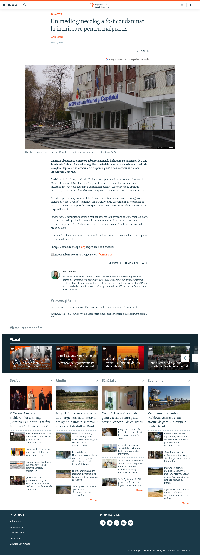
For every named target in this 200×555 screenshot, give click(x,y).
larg (83, 247)
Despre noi (15, 538)
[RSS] (123, 523)
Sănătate (56, 14)
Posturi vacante (17, 533)
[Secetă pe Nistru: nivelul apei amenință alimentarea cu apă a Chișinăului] (63, 489)
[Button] (143, 51)
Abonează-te (105, 255)
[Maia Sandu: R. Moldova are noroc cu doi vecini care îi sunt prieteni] (17, 452)
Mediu (61, 381)
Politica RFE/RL (17, 521)
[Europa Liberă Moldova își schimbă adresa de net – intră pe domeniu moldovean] (17, 465)
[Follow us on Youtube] (109, 523)
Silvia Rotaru (57, 37)
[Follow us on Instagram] (116, 523)
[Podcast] (182, 5)
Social (15, 381)
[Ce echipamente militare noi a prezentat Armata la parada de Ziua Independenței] (17, 436)
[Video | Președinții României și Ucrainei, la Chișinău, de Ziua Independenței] (123, 358)
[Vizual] (191, 5)
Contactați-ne (16, 527)
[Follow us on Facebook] (103, 523)
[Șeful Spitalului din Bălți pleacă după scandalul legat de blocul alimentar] (109, 482)
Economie (156, 381)
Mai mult (94, 500)
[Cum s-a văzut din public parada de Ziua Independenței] (169, 358)
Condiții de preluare (20, 544)
